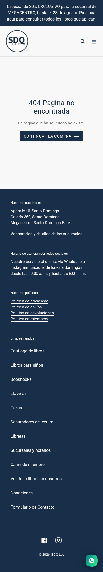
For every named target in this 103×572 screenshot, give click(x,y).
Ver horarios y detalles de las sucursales (46, 233)
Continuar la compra (47, 136)
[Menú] (94, 41)
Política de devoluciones (32, 313)
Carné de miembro (28, 464)
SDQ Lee (57, 554)
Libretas (18, 436)
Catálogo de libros (27, 350)
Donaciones (22, 492)
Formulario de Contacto (32, 507)
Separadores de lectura (32, 421)
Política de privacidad (29, 301)
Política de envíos (26, 307)
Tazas (16, 407)
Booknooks (21, 379)
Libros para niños (27, 365)
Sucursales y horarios (31, 450)
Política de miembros (29, 319)
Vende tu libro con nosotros (36, 478)
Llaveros (18, 393)
